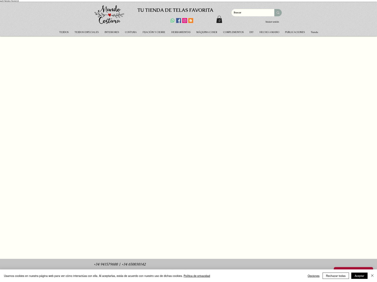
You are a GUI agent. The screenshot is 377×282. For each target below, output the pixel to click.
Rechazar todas (336, 276)
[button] (219, 19)
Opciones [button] (313, 276)
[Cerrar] (372, 276)
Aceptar (359, 276)
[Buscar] (278, 12)
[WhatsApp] (172, 20)
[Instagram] (184, 20)
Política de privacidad (197, 276)
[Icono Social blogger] (190, 20)
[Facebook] (178, 20)
